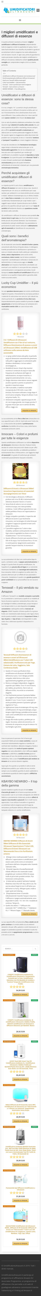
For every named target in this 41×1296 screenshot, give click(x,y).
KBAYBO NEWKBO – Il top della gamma (14, 89)
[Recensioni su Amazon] (20, 333)
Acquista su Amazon (29, 410)
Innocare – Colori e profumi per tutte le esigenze (17, 84)
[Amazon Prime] (28, 987)
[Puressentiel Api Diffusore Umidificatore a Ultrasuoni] (20, 1179)
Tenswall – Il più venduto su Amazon (13, 87)
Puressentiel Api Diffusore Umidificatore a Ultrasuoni (20, 1189)
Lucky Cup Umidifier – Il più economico (14, 82)
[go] (35, 949)
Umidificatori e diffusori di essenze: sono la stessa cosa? (19, 76)
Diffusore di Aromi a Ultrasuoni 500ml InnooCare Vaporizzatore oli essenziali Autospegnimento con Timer (19, 491)
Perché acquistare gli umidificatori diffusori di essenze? (19, 78)
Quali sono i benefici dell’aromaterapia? (14, 80)
